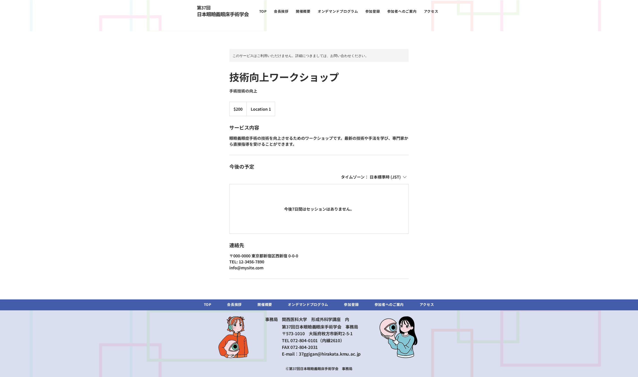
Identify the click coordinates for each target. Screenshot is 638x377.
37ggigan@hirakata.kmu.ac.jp (330, 354)
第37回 (203, 7)
